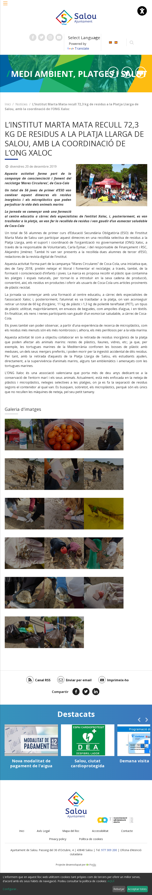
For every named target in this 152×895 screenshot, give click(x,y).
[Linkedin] (95, 691)
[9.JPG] (104, 513)
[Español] (116, 42)
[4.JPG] (24, 474)
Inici (8, 104)
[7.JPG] (24, 513)
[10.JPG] (24, 553)
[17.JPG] (64, 632)
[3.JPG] (104, 434)
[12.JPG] (104, 553)
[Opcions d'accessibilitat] (142, 11)
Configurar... (10, 889)
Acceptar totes (137, 889)
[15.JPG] (104, 593)
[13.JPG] (24, 593)
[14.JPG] (64, 593)
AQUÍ (110, 881)
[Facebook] (76, 691)
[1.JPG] (24, 434)
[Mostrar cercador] (132, 42)
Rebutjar (118, 889)
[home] (76, 17)
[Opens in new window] (113, 72)
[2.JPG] (64, 434)
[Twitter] (85, 691)
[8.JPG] (64, 513)
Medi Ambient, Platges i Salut (79, 73)
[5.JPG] (64, 474)
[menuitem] (110, 42)
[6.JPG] (104, 474)
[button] (5, 5)
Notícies (21, 104)
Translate (82, 48)
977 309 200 (109, 850)
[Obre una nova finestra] (32, 37)
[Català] (110, 42)
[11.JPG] (64, 553)
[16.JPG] (24, 632)
